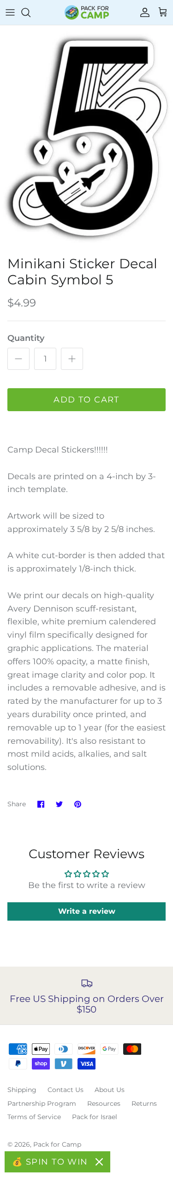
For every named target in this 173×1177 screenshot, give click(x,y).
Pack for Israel (94, 1117)
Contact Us (66, 1090)
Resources (103, 1103)
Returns (144, 1103)
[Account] (142, 12)
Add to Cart (86, 400)
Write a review (86, 911)
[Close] (99, 1162)
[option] (86, 138)
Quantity (25, 338)
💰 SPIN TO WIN (50, 1162)
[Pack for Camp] (87, 12)
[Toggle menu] (10, 12)
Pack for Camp (57, 1144)
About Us (110, 1090)
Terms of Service (34, 1117)
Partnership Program (41, 1103)
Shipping (21, 1090)
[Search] (30, 12)
